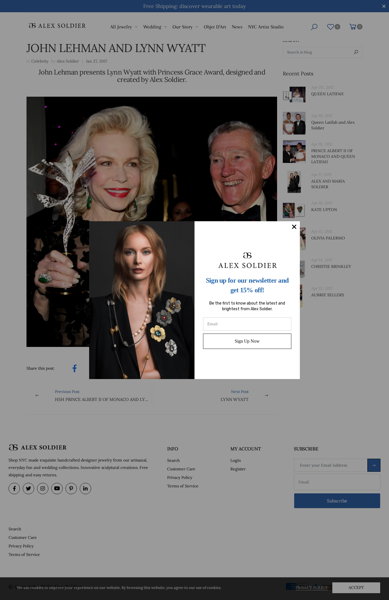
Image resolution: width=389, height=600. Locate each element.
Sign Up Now (247, 341)
